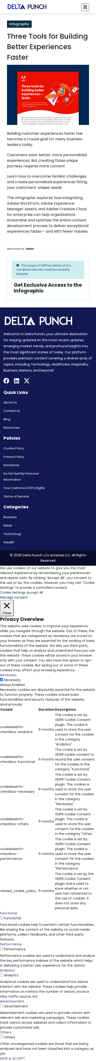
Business (10, 517)
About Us (10, 402)
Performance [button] (11, 944)
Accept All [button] (35, 592)
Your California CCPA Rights (24, 488)
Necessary (12, 680)
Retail (7, 525)
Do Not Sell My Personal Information (21, 476)
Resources (11, 427)
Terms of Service (16, 496)
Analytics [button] (7, 970)
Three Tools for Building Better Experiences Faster (47, 46)
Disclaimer (11, 465)
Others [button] (5, 1032)
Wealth (8, 542)
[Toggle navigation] (85, 7)
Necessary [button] (8, 675)
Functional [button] (8, 913)
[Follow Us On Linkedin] (16, 381)
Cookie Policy (13, 448)
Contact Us (11, 411)
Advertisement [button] (12, 1001)
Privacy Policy (13, 457)
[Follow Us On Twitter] (27, 381)
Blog (6, 419)
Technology (12, 534)
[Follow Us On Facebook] (6, 381)
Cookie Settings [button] (12, 592)
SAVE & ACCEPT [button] (12, 1058)
